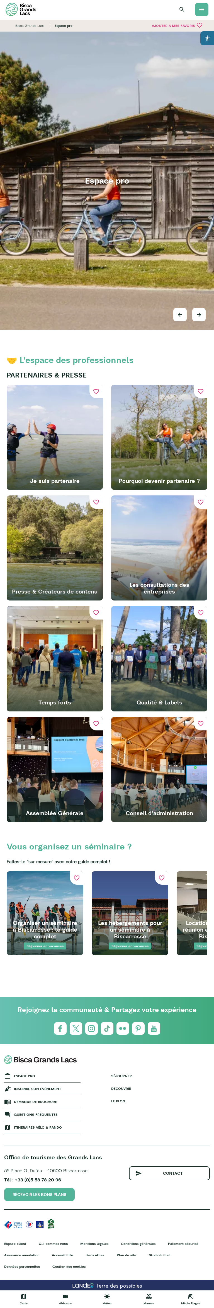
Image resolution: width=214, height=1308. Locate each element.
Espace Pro (24, 1076)
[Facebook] (60, 1028)
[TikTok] (107, 1028)
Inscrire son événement (37, 1089)
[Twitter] (76, 1028)
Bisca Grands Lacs (29, 25)
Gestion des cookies (69, 1266)
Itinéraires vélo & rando (38, 1127)
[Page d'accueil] (21, 9)
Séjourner (121, 1076)
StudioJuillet (159, 1255)
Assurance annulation (21, 1255)
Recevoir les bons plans (39, 1194)
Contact (173, 1173)
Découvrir (121, 1088)
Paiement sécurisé (183, 1243)
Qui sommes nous (53, 1243)
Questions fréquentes (36, 1114)
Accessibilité (62, 1255)
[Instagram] (91, 1028)
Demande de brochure (35, 1102)
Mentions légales (94, 1243)
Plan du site (126, 1255)
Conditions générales (138, 1243)
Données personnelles (22, 1266)
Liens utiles (95, 1255)
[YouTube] (154, 1028)
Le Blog (118, 1101)
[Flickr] (122, 1028)
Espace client (15, 1243)
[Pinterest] (138, 1028)
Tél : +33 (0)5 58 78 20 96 (32, 1180)
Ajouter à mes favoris (177, 25)
